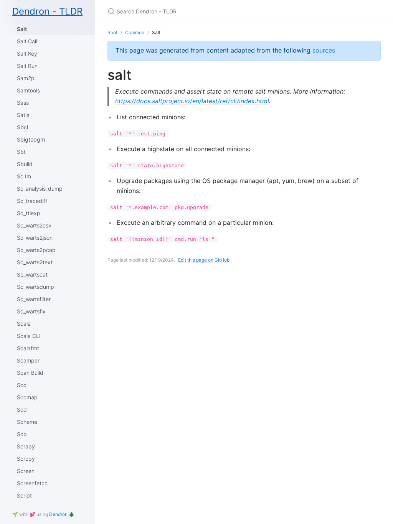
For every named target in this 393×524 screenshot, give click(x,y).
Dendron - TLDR (47, 11)
